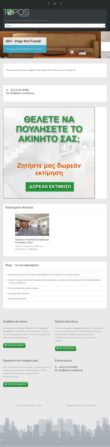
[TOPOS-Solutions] (16, 13)
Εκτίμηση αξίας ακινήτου (19, 293)
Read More (32, 249)
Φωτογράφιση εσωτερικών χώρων (23, 288)
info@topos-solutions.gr (22, 93)
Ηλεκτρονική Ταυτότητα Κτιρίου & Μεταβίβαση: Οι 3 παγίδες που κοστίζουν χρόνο (43, 275)
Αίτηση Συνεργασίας (17, 384)
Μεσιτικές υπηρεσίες (17, 299)
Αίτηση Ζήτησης (67, 348)
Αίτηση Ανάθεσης (16, 345)
